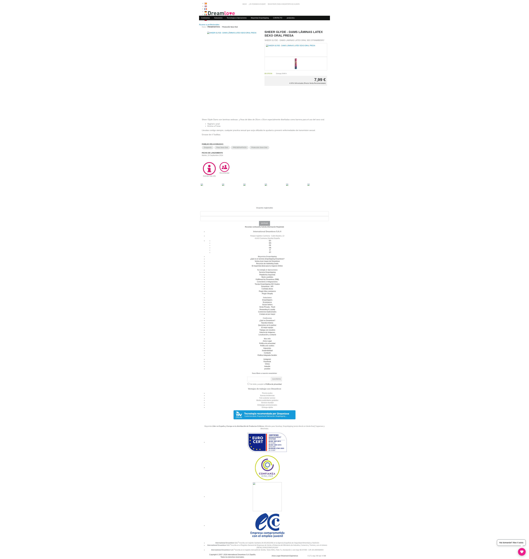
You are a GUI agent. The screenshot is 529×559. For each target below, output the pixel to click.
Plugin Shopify (267, 294)
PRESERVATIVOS (239, 147)
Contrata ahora (267, 289)
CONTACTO (277, 18)
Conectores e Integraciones (267, 282)
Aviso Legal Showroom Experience (285, 556)
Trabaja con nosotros (267, 330)
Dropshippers (267, 300)
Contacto (267, 353)
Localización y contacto (267, 335)
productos (290, 18)
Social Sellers (267, 305)
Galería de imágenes (267, 332)
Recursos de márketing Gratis (267, 264)
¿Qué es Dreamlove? (267, 320)
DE (270, 248)
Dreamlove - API (267, 286)
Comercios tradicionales (267, 312)
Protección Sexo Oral (259, 147)
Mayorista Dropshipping (260, 18)
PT (270, 252)
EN (270, 243)
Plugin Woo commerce (267, 291)
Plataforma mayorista (267, 275)
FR (270, 245)
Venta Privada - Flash (267, 307)
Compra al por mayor (267, 314)
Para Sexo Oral (222, 147)
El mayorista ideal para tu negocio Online (267, 266)
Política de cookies (267, 346)
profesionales (209, 24)
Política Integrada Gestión (267, 355)
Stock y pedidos (267, 277)
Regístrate (280, 227)
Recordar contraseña (253, 227)
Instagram (267, 359)
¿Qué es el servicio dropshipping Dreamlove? (267, 259)
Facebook (267, 362)
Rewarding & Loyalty (267, 309)
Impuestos (267, 348)
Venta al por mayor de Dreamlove (267, 261)
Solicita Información (268, 227)
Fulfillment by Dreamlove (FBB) (267, 279)
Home (204, 27)
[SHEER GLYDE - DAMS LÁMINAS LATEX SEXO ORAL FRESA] (231, 71)
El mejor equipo (267, 328)
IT (270, 250)
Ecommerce (267, 302)
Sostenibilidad (267, 351)
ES (270, 241)
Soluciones (218, 18)
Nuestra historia (267, 323)
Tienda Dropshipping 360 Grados (267, 284)
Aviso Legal (267, 341)
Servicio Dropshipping (267, 272)
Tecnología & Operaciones (237, 18)
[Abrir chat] (522, 552)
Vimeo (267, 364)
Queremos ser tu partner (267, 325)
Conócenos (205, 18)
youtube (267, 369)
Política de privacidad (267, 343)
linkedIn (267, 366)
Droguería (207, 147)
